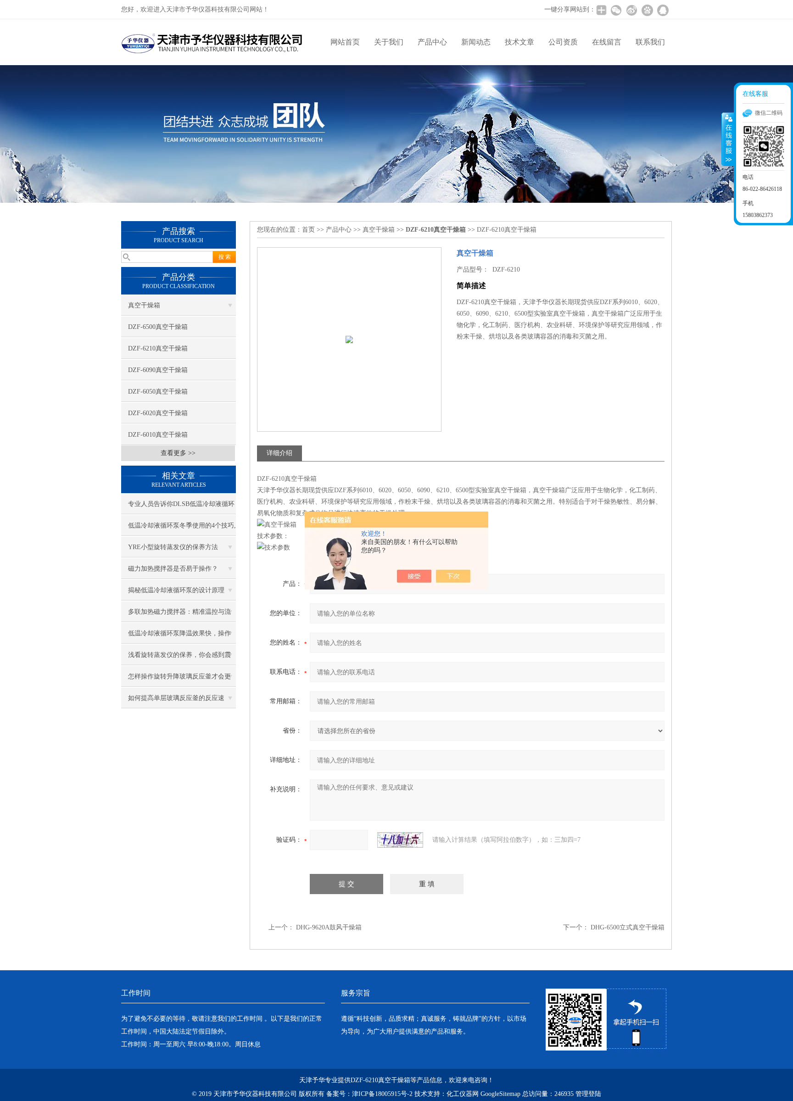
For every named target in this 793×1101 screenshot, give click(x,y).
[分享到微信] (615, 10)
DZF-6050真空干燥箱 (158, 391)
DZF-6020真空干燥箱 (158, 413)
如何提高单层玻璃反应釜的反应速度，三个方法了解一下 (176, 701)
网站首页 (345, 42)
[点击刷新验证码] (400, 840)
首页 (308, 229)
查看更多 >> (178, 453)
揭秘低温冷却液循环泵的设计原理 (176, 590)
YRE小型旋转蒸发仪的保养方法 (173, 547)
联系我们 (650, 42)
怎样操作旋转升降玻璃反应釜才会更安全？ (179, 680)
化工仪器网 (463, 1093)
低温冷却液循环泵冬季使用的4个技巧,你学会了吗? (182, 529)
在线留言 (606, 42)
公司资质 (563, 42)
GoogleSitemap (500, 1093)
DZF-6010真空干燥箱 (158, 434)
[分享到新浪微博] (631, 10)
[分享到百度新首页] (647, 10)
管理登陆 (588, 1093)
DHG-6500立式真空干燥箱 (628, 927)
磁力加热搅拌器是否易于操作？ (173, 568)
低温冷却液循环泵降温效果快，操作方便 (179, 637)
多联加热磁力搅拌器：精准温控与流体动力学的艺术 (179, 615)
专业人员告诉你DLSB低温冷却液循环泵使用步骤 (181, 507)
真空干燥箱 (144, 305)
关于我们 (388, 42)
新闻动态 (476, 42)
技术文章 (519, 42)
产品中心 (432, 42)
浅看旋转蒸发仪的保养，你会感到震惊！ (179, 658)
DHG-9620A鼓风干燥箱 (329, 927)
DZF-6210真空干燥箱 (158, 348)
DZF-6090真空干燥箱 (158, 370)
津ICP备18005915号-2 (382, 1093)
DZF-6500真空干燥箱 (158, 326)
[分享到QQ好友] (662, 10)
